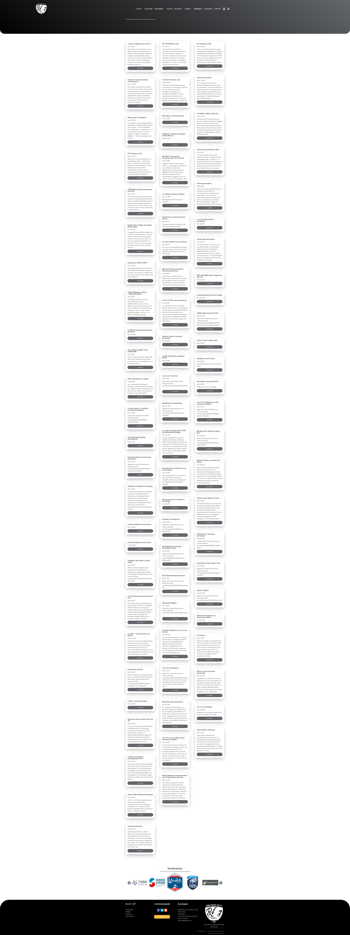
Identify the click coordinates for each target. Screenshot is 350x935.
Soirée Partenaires (204, 77)
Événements (198, 9)
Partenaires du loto (135, 669)
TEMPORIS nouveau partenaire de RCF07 (140, 190)
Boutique (177, 9)
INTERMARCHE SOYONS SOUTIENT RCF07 (171, 547)
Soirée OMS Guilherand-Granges (140, 794)
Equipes (187, 9)
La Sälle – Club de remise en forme (139, 635)
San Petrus (201, 635)
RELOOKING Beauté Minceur (173, 575)
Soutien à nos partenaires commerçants (138, 81)
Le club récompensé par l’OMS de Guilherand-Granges (174, 431)
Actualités (148, 9)
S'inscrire (162, 917)
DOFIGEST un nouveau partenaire (206, 535)
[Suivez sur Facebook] (158, 910)
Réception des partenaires (172, 702)
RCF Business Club (135, 153)
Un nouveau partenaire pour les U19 (140, 597)
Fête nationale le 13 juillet (138, 379)
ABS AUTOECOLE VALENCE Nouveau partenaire (173, 270)
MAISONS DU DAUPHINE (172, 403)
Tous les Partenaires (170, 668)
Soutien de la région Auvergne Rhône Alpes (140, 226)
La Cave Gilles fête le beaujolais (205, 220)
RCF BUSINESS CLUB (170, 44)
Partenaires (158, 9)
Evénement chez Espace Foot (208, 563)
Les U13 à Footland (204, 707)
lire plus (140, 68)
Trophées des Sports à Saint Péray (139, 561)
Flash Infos (208, 9)
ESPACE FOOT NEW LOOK (207, 340)
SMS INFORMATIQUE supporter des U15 (209, 276)
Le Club (138, 9)
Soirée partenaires (135, 826)
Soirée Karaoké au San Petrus (139, 524)
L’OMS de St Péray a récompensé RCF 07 (135, 758)
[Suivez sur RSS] (165, 910)
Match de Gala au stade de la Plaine (208, 461)
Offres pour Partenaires (137, 117)
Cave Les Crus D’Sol (170, 376)
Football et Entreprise (171, 519)
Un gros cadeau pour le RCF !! (139, 44)
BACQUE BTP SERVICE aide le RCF (208, 432)
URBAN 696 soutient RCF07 (207, 313)
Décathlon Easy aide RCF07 (207, 381)
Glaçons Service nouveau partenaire (172, 337)
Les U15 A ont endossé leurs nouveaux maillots (173, 739)
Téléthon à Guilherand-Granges (140, 486)
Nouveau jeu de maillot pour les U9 (140, 720)
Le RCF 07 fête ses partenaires (174, 300)
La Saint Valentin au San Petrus (174, 242)
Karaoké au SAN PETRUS (137, 263)
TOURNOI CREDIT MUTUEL (208, 113)
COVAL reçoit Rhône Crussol (208, 498)
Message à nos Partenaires (173, 116)
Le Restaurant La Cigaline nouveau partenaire (138, 409)
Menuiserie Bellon (169, 603)
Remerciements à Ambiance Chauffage (173, 500)
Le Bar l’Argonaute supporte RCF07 (173, 357)
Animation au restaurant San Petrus (173, 218)
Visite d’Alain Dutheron (206, 730)
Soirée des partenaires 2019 (208, 149)
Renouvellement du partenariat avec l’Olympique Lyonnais (174, 776)
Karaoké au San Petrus (206, 358)
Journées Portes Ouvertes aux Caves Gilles (174, 469)
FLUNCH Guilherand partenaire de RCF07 (140, 331)
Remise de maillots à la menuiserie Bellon (206, 616)
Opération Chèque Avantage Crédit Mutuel (173, 135)
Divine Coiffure (203, 590)
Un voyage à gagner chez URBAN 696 (138, 351)
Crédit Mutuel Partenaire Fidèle (209, 295)
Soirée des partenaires (206, 239)
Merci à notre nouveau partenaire (206, 672)
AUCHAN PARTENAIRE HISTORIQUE (136, 438)
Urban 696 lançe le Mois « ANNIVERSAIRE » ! (137, 293)
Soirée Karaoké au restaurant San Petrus (139, 458)
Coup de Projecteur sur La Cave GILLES (174, 631)
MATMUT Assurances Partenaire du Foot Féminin (173, 157)
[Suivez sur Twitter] (162, 910)
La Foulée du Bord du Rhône (173, 194)
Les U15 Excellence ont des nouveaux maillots (207, 403)
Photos (169, 9)
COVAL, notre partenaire (137, 701)
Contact (217, 9)
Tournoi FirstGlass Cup (171, 80)
